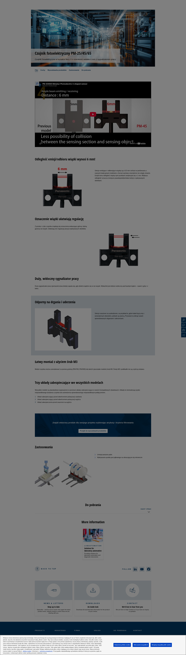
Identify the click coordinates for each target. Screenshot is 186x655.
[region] (93, 645)
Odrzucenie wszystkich (141, 645)
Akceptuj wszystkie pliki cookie (161, 645)
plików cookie (27, 651)
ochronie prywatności (46, 651)
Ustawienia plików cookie (122, 645)
